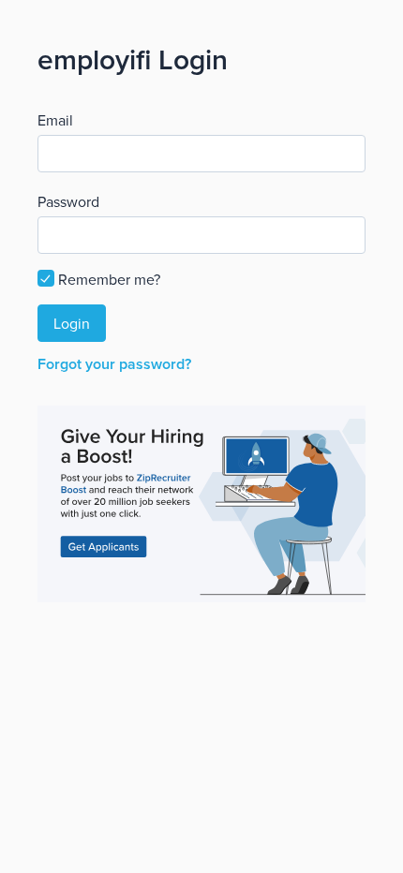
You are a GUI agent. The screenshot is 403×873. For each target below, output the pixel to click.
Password (68, 201)
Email (55, 120)
